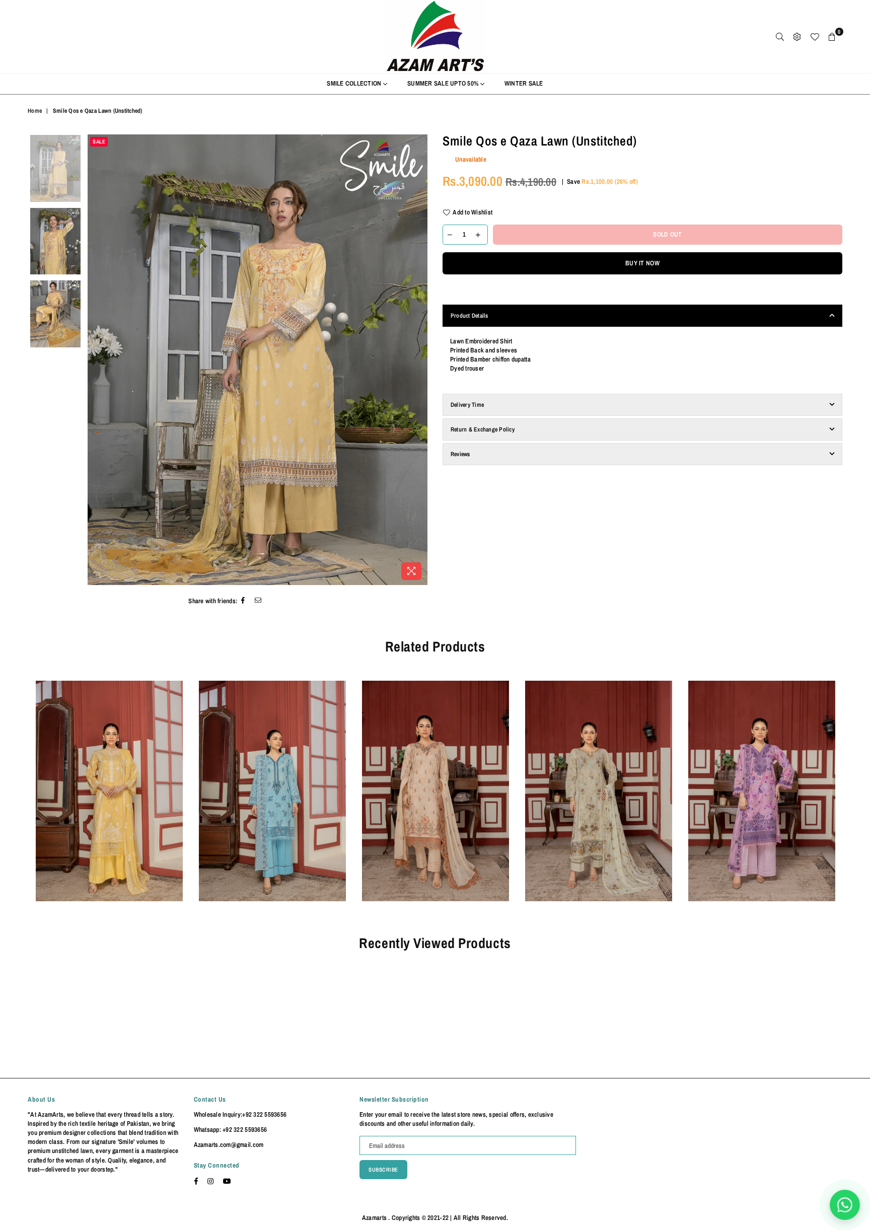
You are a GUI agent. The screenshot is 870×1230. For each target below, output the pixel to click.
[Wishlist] (815, 36)
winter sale (523, 83)
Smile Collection (355, 83)
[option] (257, 359)
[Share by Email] (258, 601)
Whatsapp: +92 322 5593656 (230, 1129)
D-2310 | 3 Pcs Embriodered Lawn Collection (109, 777)
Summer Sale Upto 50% (443, 83)
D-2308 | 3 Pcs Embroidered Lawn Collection (435, 777)
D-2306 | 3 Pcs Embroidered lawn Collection (762, 777)
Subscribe (383, 1169)
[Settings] (797, 36)
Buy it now (642, 263)
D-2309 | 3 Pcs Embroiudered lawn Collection (272, 777)
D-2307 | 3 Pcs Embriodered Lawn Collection (598, 777)
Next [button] (418, 360)
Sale (99, 141)
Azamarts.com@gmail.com (229, 1144)
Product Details (469, 316)
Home (35, 111)
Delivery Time (467, 405)
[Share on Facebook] (243, 601)
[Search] (779, 36)
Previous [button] (96, 360)
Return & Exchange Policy (483, 429)
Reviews (460, 454)
